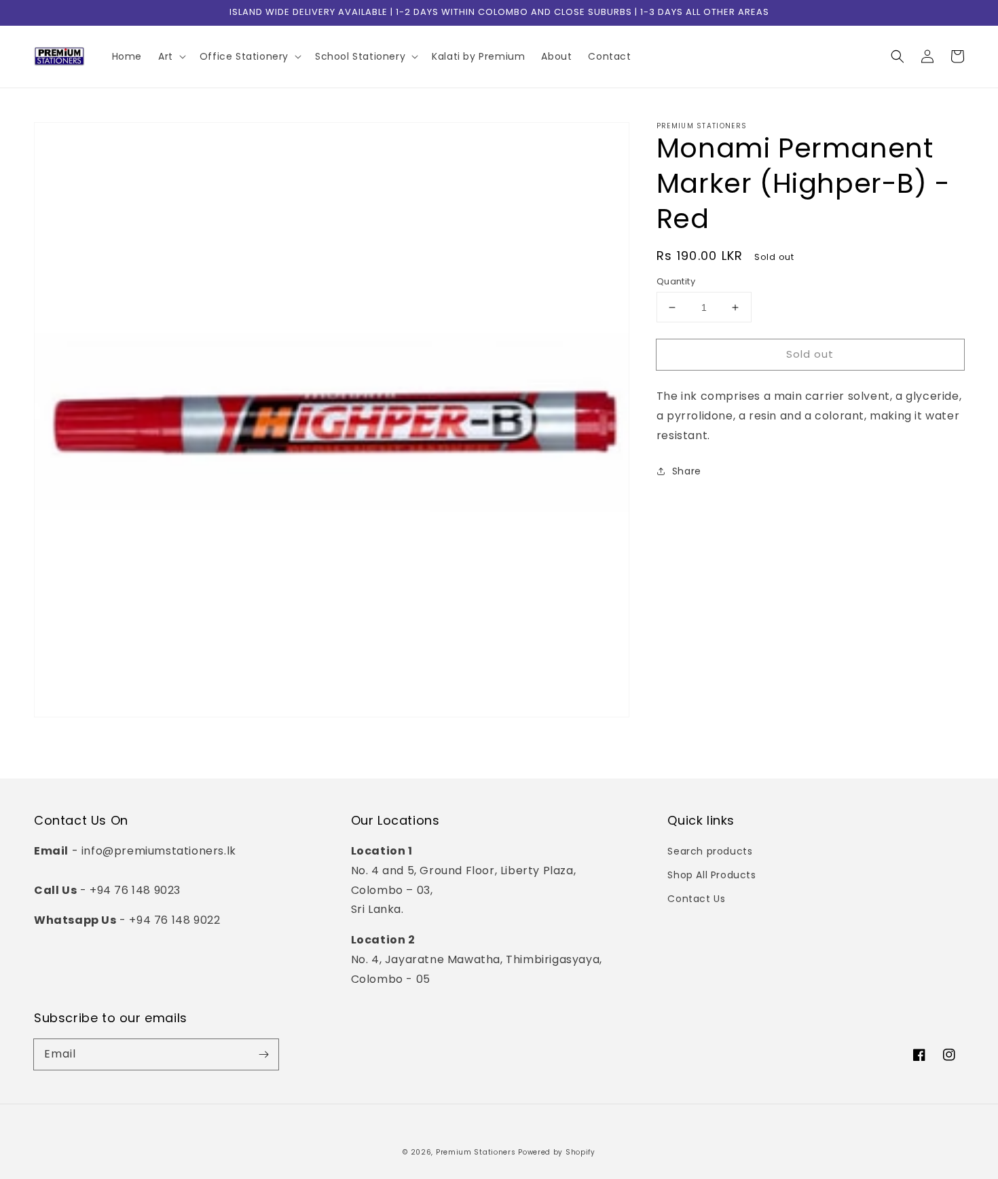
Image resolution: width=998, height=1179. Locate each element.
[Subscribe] (263, 1054)
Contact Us (696, 898)
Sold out (810, 354)
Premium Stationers (476, 1152)
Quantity (676, 281)
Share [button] (686, 471)
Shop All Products (711, 875)
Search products (709, 851)
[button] (897, 56)
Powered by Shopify (556, 1152)
